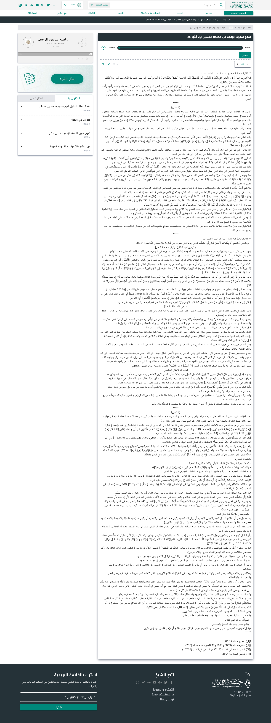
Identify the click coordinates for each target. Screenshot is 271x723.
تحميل (245, 55)
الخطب (180, 13)
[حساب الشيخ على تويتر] (48, 5)
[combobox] (165, 5)
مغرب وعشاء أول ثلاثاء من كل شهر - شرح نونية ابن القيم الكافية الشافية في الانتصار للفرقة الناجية (188, 19)
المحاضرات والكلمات (150, 13)
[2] (223, 349)
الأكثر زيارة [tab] (74, 98)
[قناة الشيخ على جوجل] (42, 5)
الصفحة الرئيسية (244, 27)
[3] (155, 467)
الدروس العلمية (239, 13)
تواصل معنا (167, 699)
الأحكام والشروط (163, 690)
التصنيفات (32, 13)
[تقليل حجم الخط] (247, 64)
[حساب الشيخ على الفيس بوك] (53, 5)
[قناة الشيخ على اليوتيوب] (37, 5)
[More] (109, 64)
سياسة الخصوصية (163, 694)
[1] (203, 332)
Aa (243, 64)
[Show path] (231, 28)
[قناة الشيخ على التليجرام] (25, 5)
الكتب (121, 13)
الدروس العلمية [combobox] (102, 5)
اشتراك (59, 707)
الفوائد (91, 13)
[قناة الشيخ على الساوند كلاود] (31, 5)
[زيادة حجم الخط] (237, 64)
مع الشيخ (61, 13)
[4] (210, 543)
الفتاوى (209, 13)
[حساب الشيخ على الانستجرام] (20, 5)
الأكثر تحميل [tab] (36, 98)
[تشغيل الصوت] (103, 48)
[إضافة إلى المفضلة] (102, 64)
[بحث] (221, 5)
